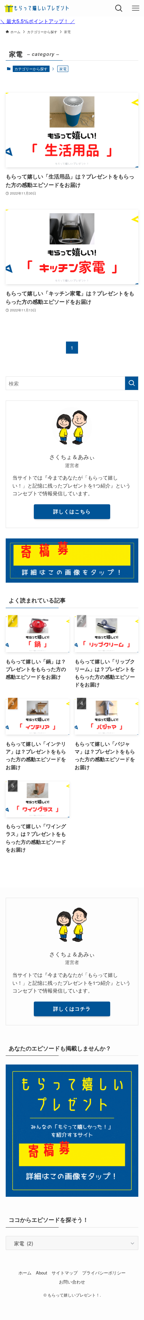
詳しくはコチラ (72, 1008)
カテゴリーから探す (31, 68)
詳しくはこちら (72, 511)
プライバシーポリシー (104, 1272)
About (41, 1272)
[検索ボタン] (119, 8)
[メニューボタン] (135, 8)
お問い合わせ (72, 1281)
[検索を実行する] (131, 383)
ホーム (24, 1272)
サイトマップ (65, 1272)
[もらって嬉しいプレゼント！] (37, 8)
